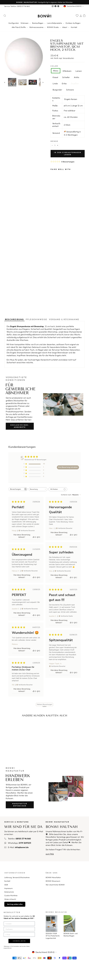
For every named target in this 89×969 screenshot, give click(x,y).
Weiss (55, 70)
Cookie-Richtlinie (10, 895)
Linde (55, 83)
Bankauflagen (38, 23)
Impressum (8, 888)
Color (54, 66)
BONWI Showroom (53, 881)
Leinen (79, 71)
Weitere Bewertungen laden (44, 704)
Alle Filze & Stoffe (19, 27)
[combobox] (38, 489)
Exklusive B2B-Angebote (20, 426)
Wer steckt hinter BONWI (55, 885)
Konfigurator (14, 23)
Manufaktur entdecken (19, 805)
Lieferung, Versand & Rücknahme (17, 877)
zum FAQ (50, 854)
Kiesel (55, 77)
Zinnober (75, 83)
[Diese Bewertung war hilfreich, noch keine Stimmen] (33, 537)
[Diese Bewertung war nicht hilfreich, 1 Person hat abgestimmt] (75, 577)
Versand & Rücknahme (64, 319)
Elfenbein (67, 71)
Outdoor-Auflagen (73, 23)
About (65, 27)
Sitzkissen (25, 23)
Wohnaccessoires (36, 27)
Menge (54, 141)
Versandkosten (68, 58)
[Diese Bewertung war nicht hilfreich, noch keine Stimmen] (37, 537)
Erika (64, 83)
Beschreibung (14, 319)
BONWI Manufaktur (53, 877)
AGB (6, 885)
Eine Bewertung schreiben (68, 467)
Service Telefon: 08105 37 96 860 (17, 6)
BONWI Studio (53, 27)
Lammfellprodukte (54, 23)
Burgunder (57, 89)
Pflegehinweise (36, 319)
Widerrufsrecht (10, 899)
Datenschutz (9, 892)
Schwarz (70, 89)
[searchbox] (15, 489)
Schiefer (66, 77)
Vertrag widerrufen (15, 904)
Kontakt (74, 27)
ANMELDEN (19, 941)
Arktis (76, 77)
